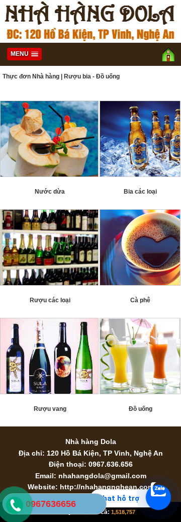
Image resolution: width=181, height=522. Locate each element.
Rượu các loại (50, 300)
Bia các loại (140, 191)
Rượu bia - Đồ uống (92, 76)
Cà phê (140, 300)
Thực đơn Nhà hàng (31, 76)
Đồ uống (140, 408)
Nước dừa (50, 191)
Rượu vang (50, 408)
